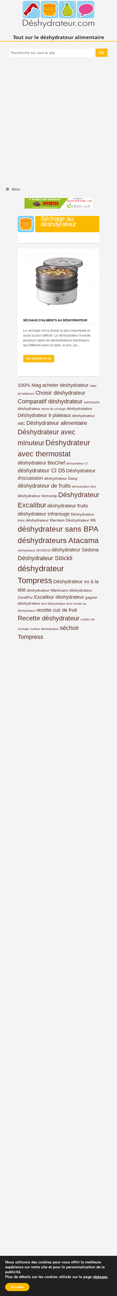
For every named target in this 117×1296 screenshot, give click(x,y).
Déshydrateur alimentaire (56, 423)
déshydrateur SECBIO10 (34, 550)
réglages (100, 1277)
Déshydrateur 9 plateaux (44, 415)
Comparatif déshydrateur (50, 401)
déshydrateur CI (77, 463)
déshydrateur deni (84, 486)
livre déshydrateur (54, 603)
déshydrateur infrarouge (44, 514)
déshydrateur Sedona (75, 550)
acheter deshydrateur (65, 385)
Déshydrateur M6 (81, 520)
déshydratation (79, 408)
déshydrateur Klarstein (45, 520)
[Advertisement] (58, 119)
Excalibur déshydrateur (59, 597)
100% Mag (29, 385)
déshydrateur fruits (67, 506)
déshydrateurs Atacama (58, 540)
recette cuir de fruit (56, 610)
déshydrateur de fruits (44, 486)
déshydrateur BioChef (41, 463)
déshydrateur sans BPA (58, 529)
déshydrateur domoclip (37, 496)
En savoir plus (38, 358)
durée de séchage (54, 408)
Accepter (17, 1287)
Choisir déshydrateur (60, 393)
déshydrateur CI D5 (41, 470)
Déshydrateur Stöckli (45, 558)
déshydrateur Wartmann (47, 590)
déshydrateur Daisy (61, 478)
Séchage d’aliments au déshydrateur (55, 320)
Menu (16, 189)
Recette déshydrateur (48, 618)
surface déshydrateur (44, 628)
